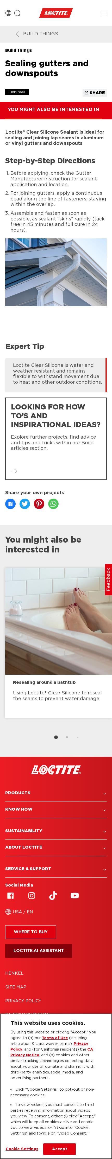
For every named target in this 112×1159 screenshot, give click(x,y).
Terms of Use (55, 1038)
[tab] (56, 737)
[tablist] (56, 737)
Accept (59, 1149)
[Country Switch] (8, 13)
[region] (56, 1086)
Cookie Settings (22, 1149)
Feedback (108, 579)
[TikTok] (53, 895)
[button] (56, 793)
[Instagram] (32, 895)
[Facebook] (10, 895)
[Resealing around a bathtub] (58, 643)
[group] (56, 374)
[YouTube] (74, 895)
